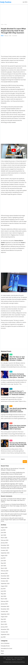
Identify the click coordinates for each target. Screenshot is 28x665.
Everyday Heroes (5, 646)
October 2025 (4, 550)
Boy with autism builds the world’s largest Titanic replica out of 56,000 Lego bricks (14, 514)
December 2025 (5, 545)
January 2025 (4, 573)
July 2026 (3, 530)
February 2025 (4, 570)
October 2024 (4, 581)
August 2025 (4, 555)
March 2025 (4, 568)
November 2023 (5, 609)
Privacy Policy (10, 657)
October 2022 (4, 632)
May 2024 (3, 593)
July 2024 (3, 588)
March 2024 (4, 599)
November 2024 (5, 578)
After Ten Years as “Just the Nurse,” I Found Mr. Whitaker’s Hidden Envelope (17, 359)
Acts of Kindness (5, 643)
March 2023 (4, 624)
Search (3, 459)
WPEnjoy (23, 662)
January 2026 (4, 542)
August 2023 (4, 616)
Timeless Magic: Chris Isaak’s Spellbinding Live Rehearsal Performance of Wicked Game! (13, 473)
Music (2, 651)
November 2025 (5, 548)
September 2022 (5, 634)
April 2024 (3, 596)
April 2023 (3, 621)
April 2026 (3, 535)
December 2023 (5, 606)
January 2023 (4, 627)
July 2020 (3, 637)
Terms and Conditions (19, 657)
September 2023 (5, 614)
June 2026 (3, 532)
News (6, 24)
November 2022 (5, 629)
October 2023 (4, 611)
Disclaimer (8, 659)
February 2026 (4, 540)
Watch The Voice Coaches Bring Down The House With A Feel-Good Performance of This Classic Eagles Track (17, 429)
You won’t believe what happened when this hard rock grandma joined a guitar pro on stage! (13, 491)
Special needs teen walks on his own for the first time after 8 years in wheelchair (13, 510)
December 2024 (5, 576)
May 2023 (3, 619)
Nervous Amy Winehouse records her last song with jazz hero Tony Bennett (18, 444)
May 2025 (3, 563)
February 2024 (4, 601)
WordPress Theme (16, 662)
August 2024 (4, 586)
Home (2, 24)
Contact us (19, 659)
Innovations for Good (6, 648)
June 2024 (3, 591)
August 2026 (4, 527)
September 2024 (5, 583)
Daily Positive (5, 2)
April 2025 (3, 565)
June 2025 (3, 560)
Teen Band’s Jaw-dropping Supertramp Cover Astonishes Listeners (17, 410)
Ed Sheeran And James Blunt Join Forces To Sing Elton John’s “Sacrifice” (17, 375)
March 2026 (4, 537)
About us (14, 659)
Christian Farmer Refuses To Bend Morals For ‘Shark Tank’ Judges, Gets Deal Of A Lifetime (13, 500)
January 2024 (4, 604)
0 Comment (14, 35)
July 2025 (3, 558)
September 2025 (5, 553)
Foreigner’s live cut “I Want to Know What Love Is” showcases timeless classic (17, 393)
